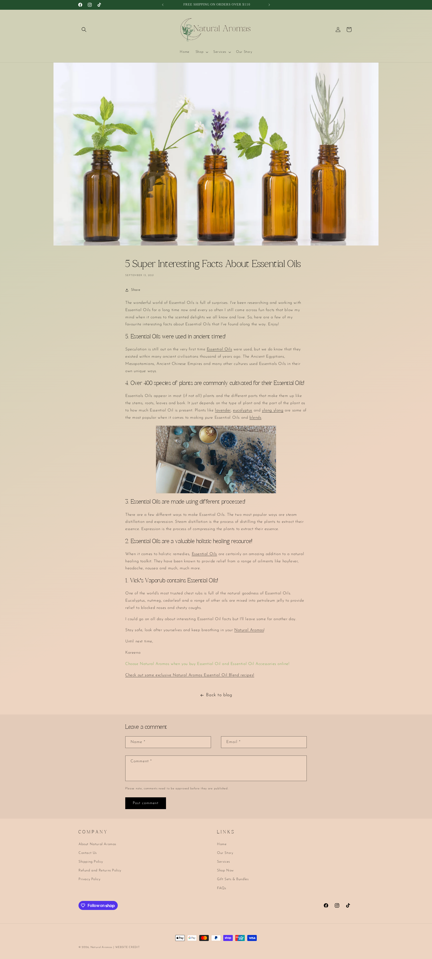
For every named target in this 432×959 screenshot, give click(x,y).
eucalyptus (242, 410)
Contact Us (87, 853)
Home (221, 844)
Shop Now (225, 870)
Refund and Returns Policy (99, 870)
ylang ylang (273, 410)
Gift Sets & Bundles (232, 879)
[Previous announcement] (162, 5)
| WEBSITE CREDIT (126, 947)
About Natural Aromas (97, 844)
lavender (223, 410)
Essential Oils (219, 349)
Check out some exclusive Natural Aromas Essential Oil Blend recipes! (189, 675)
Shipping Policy (90, 862)
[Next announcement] (269, 5)
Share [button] (135, 290)
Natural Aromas (249, 630)
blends (256, 418)
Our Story (225, 853)
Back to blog (219, 695)
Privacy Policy (89, 879)
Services (223, 862)
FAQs (221, 888)
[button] (84, 29)
